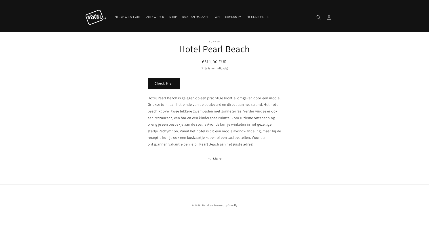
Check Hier (164, 83)
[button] (318, 17)
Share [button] (217, 158)
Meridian (207, 205)
